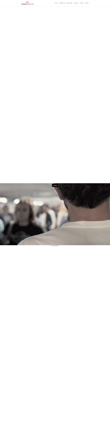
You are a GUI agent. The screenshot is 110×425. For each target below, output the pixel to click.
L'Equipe (81, 3)
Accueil (56, 3)
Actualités (76, 3)
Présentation (62, 3)
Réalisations (69, 3)
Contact (87, 3)
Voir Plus (55, 419)
